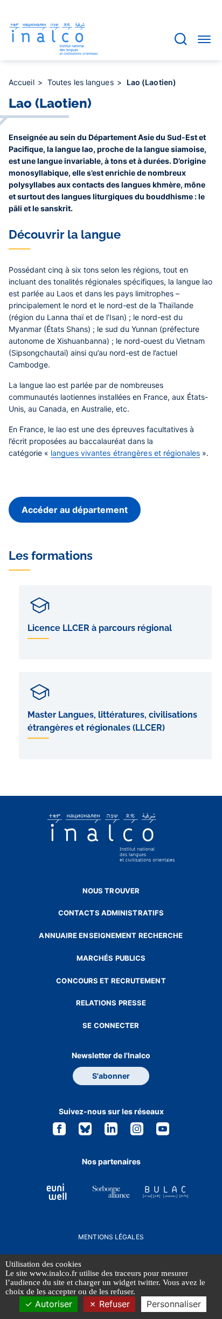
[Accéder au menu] (204, 39)
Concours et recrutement (110, 980)
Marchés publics (111, 958)
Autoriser (52, 1304)
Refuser (113, 1304)
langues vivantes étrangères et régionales (125, 452)
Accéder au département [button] (75, 509)
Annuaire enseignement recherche (111, 935)
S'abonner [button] (111, 1075)
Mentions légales (111, 1237)
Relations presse (111, 1002)
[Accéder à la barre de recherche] (180, 39)
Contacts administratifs (111, 912)
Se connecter (110, 1025)
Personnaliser (174, 1304)
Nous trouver (111, 890)
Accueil (23, 82)
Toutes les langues (81, 82)
